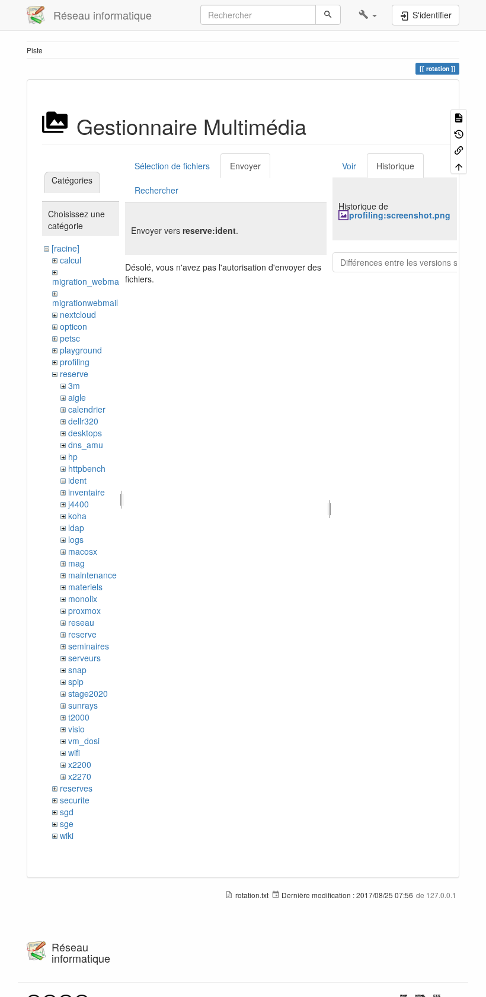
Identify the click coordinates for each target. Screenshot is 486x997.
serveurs (84, 658)
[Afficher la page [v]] (458, 117)
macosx (82, 551)
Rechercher (156, 190)
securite (74, 800)
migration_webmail (87, 281)
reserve (74, 373)
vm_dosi (84, 741)
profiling (74, 362)
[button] (368, 15)
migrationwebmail (85, 302)
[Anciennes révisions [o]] (458, 133)
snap (77, 670)
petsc (70, 338)
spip (76, 681)
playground (81, 350)
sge (66, 823)
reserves (76, 788)
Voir (349, 166)
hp (73, 456)
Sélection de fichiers (172, 166)
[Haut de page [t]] (458, 165)
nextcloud (78, 314)
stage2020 (88, 693)
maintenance (92, 575)
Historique (395, 166)
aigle (77, 397)
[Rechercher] (328, 15)
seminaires (88, 646)
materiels (85, 587)
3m (74, 385)
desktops (85, 433)
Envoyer (245, 166)
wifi (74, 752)
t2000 (78, 717)
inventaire (86, 492)
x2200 (79, 764)
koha (77, 516)
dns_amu (85, 445)
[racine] (65, 248)
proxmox (84, 610)
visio (76, 729)
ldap (76, 527)
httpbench (86, 468)
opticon (73, 326)
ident (77, 480)
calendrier (86, 409)
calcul (70, 260)
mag (76, 563)
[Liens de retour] (458, 149)
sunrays (83, 705)
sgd (66, 812)
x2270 (79, 776)
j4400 (78, 504)
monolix (82, 598)
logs (76, 539)
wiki (66, 835)
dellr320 (83, 421)
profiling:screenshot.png (399, 215)
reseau (81, 622)
